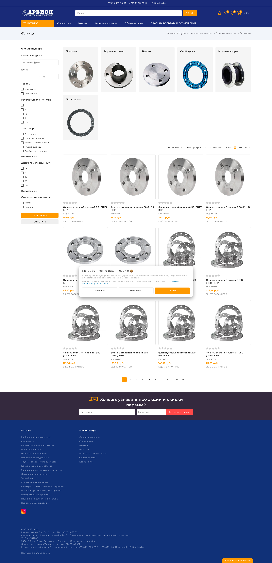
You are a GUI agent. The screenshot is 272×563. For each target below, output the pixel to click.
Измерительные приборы (36, 494)
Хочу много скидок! (179, 412)
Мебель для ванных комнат (36, 437)
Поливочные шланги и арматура (39, 498)
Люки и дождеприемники (36, 474)
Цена (24, 69)
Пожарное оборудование (35, 503)
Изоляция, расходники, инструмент (41, 490)
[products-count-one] (240, 147)
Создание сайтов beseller (237, 560)
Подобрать (40, 215)
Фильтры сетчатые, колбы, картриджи (42, 486)
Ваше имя (86, 412)
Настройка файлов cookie (35, 553)
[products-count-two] (235, 147)
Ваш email (143, 412)
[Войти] (219, 13)
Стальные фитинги (228, 33)
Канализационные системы (36, 466)
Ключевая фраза (31, 55)
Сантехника (28, 441)
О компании (86, 441)
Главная (171, 33)
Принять (172, 290)
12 (177, 379)
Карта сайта (86, 461)
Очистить (40, 221)
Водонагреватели (31, 449)
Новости (84, 449)
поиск (80, 13)
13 (183, 379)
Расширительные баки (34, 453)
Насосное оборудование (35, 457)
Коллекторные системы (34, 482)
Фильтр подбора (31, 48)
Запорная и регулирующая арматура (42, 470)
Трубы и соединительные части (196, 33)
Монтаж (84, 445)
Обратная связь (88, 457)
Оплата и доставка (90, 437)
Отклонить (100, 290)
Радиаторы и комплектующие (38, 445)
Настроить (136, 290)
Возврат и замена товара (93, 453)
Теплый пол (28, 478)
